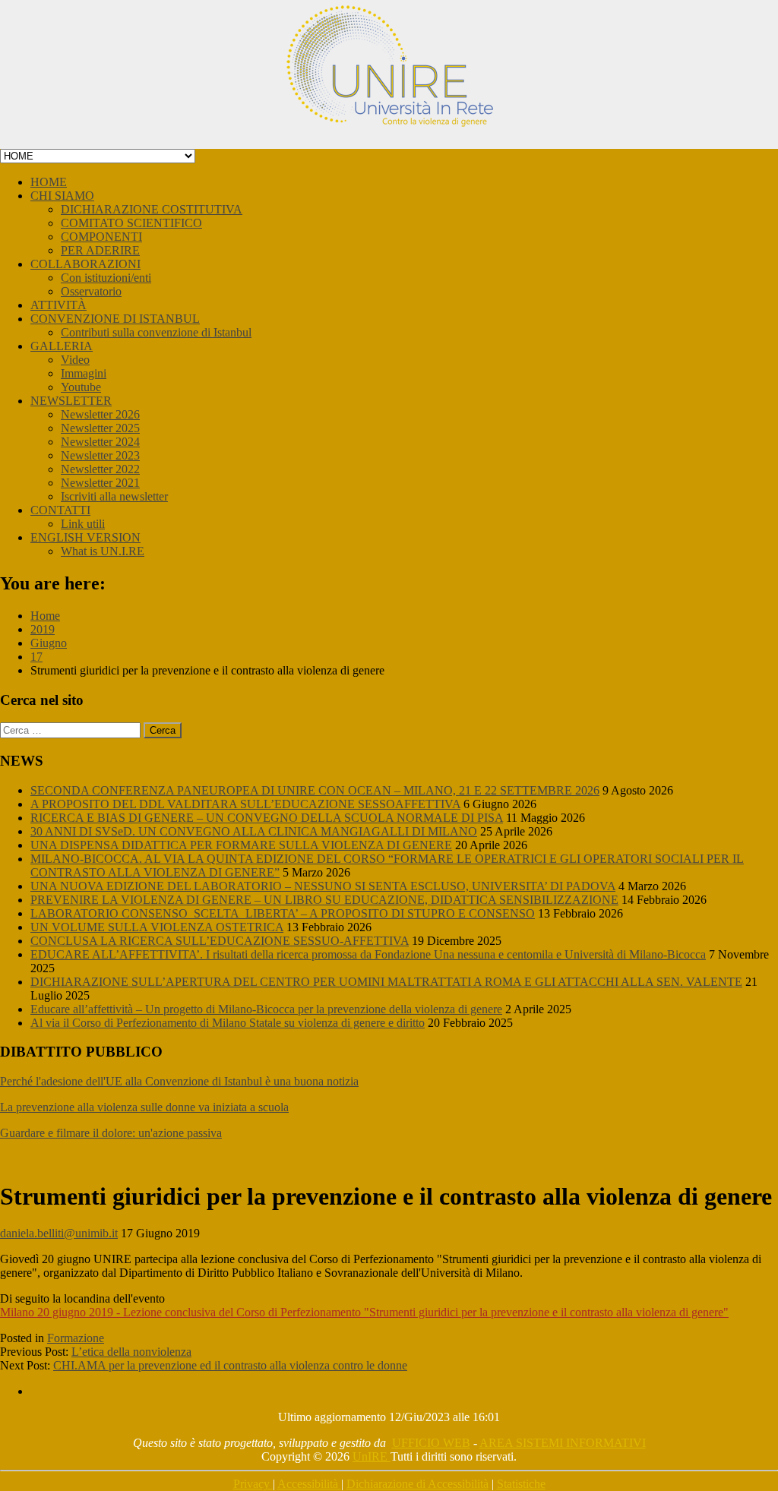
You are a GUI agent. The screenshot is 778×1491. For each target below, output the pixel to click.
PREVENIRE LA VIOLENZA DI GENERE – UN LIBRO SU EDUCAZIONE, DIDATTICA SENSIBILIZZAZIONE (324, 899)
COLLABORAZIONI (85, 263)
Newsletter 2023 (100, 455)
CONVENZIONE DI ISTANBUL (115, 318)
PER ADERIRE (100, 250)
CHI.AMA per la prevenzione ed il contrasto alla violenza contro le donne (230, 1365)
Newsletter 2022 (100, 469)
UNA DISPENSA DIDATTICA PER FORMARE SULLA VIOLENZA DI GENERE (241, 845)
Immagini (83, 373)
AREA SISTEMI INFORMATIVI (562, 1442)
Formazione (75, 1337)
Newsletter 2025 (100, 428)
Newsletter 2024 (100, 441)
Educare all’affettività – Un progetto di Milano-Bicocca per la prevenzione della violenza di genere (266, 1009)
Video (75, 359)
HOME (48, 181)
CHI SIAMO (62, 195)
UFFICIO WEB (431, 1442)
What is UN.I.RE (102, 551)
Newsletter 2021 (100, 482)
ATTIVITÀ (58, 305)
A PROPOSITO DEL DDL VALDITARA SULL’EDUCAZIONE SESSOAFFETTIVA (245, 804)
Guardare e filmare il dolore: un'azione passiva (111, 1132)
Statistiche (521, 1483)
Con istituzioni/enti (106, 277)
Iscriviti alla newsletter (114, 496)
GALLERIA (61, 346)
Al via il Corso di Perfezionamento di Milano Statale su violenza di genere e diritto (227, 1022)
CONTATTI (60, 510)
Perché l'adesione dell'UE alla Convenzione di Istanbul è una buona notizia (179, 1081)
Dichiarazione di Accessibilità (417, 1483)
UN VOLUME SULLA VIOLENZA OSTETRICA (156, 927)
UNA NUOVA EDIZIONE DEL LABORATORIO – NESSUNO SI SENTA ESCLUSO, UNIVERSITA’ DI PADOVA (322, 886)
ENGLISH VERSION (85, 537)
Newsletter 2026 (100, 414)
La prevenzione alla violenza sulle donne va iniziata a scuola (144, 1107)
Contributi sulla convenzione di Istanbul (156, 332)
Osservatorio (91, 291)
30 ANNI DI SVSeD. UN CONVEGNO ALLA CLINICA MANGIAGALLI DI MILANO (253, 831)
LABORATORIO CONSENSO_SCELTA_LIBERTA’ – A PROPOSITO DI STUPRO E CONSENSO (282, 913)
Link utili (83, 523)
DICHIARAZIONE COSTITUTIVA (151, 209)
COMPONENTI (101, 236)
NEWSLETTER (71, 400)
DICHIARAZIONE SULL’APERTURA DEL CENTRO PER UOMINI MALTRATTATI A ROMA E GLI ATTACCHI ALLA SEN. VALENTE (386, 981)
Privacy (253, 1483)
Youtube (81, 387)
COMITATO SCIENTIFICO (131, 222)
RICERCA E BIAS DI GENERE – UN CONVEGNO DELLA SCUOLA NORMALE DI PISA (266, 817)
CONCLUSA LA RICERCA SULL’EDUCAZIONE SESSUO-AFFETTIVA (219, 940)
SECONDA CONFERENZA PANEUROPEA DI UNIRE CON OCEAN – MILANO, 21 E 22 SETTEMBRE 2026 (314, 790)
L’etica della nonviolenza (131, 1351)
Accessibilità (309, 1483)
